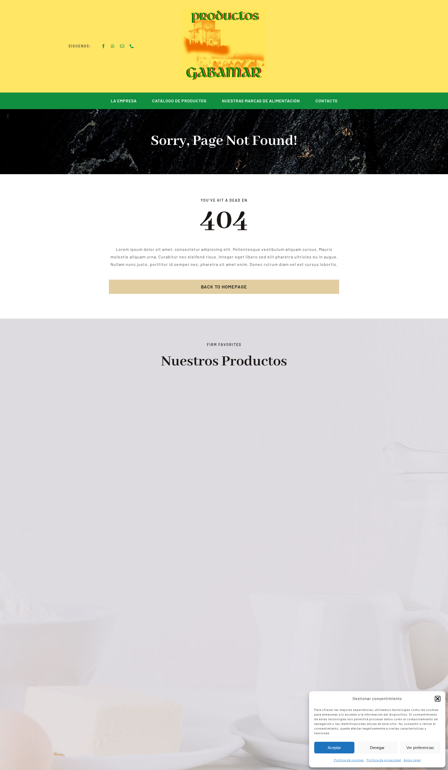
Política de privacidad (384, 760)
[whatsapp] (113, 46)
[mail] (122, 46)
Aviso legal (412, 760)
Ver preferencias (420, 747)
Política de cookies (349, 760)
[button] (437, 698)
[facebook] (103, 46)
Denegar (377, 747)
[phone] (132, 46)
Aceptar (334, 747)
